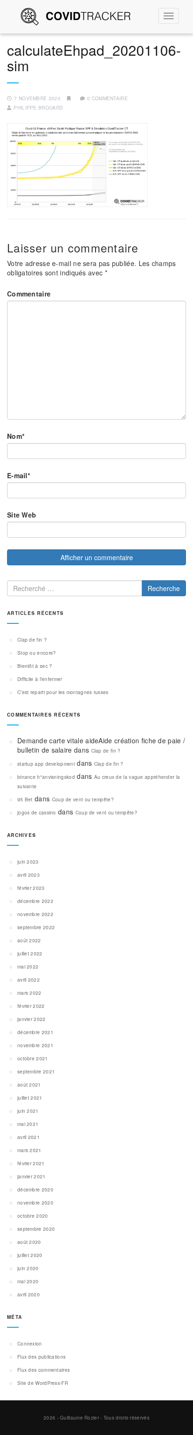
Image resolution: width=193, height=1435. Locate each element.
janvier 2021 (31, 1176)
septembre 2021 (36, 1071)
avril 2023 (28, 875)
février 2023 (31, 888)
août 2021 (29, 1084)
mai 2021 (27, 1124)
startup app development (46, 764)
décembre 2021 (35, 1032)
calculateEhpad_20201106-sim (94, 57)
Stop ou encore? (36, 653)
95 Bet (25, 799)
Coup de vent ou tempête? (83, 799)
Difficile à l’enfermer (39, 679)
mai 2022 (27, 966)
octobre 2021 (32, 1058)
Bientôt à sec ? (34, 666)
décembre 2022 (35, 901)
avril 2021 (28, 1137)
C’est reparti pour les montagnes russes (63, 692)
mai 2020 (27, 1281)
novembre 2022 (35, 914)
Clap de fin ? (32, 639)
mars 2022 (29, 993)
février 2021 (31, 1163)
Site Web (21, 514)
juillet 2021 (30, 1098)
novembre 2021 (35, 1045)
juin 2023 (28, 861)
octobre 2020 (32, 1216)
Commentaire (29, 293)
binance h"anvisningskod (46, 777)
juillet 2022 (30, 953)
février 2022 (31, 1006)
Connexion (29, 1343)
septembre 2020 (36, 1229)
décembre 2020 (35, 1189)
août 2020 (29, 1242)
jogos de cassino (36, 812)
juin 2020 (28, 1268)
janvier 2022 (31, 1019)
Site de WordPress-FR (42, 1383)
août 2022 (29, 940)
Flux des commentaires (43, 1370)
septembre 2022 (36, 927)
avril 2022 (28, 979)
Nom (15, 436)
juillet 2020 (30, 1255)
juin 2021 (28, 1111)
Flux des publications (41, 1357)
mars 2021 (29, 1150)
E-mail (18, 475)
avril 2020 (28, 1294)
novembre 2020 (35, 1202)
